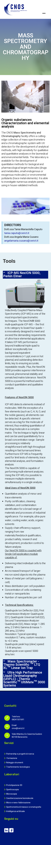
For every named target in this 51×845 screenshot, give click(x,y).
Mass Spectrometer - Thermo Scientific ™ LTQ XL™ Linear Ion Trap (21, 664)
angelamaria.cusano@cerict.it (21, 241)
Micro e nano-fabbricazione (18, 802)
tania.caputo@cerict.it (16, 233)
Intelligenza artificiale (15, 811)
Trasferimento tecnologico (18, 766)
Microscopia (11, 793)
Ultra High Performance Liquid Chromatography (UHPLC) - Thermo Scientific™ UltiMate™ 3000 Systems (24, 679)
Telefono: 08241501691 (18, 718)
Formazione (11, 758)
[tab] (25, 275)
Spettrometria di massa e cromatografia (23, 807)
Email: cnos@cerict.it (18, 727)
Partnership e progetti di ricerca (20, 753)
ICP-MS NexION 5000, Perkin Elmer (21, 275)
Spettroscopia (12, 789)
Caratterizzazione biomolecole (19, 798)
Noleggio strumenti (14, 762)
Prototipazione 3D (14, 785)
